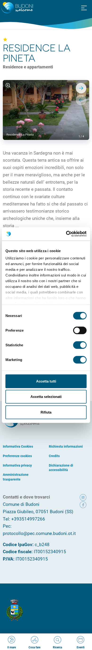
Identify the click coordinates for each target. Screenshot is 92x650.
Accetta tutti (46, 381)
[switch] (80, 330)
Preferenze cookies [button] (17, 456)
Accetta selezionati (46, 397)
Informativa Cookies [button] (18, 446)
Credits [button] (54, 456)
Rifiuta (46, 412)
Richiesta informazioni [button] (66, 446)
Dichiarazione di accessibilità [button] (61, 467)
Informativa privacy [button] (17, 465)
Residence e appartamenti (28, 67)
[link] (83, 497)
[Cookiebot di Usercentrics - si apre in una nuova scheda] (66, 234)
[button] (84, 8)
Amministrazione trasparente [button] (16, 476)
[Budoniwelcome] (16, 8)
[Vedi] (8, 85)
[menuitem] (84, 7)
